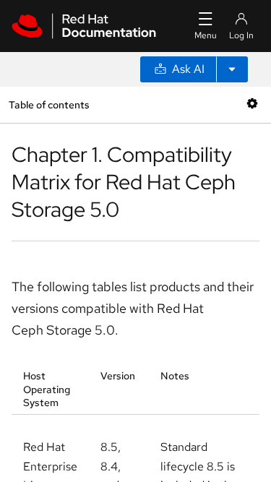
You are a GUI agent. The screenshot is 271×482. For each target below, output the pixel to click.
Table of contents (49, 104)
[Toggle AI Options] (232, 69)
